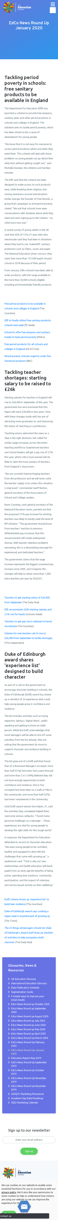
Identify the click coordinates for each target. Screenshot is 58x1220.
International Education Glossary (29, 983)
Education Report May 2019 (26, 1058)
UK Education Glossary (23, 979)
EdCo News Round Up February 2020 (28, 1044)
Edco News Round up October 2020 (30, 1004)
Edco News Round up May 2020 (28, 1029)
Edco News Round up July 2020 (28, 1020)
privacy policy (8, 1192)
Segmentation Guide (22, 992)
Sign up (29, 1151)
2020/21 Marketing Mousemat (27, 1094)
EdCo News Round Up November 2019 (28, 1080)
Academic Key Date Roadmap (27, 1098)
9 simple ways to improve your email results (27, 998)
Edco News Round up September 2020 (28, 1010)
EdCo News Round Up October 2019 (27, 1072)
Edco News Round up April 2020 (28, 1033)
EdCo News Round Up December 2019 (28, 1088)
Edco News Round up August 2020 (29, 1016)
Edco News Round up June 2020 (28, 1025)
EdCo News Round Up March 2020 (29, 1038)
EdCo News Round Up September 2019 (29, 1064)
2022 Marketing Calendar (24, 1102)
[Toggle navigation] (53, 4)
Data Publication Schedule (25, 987)
